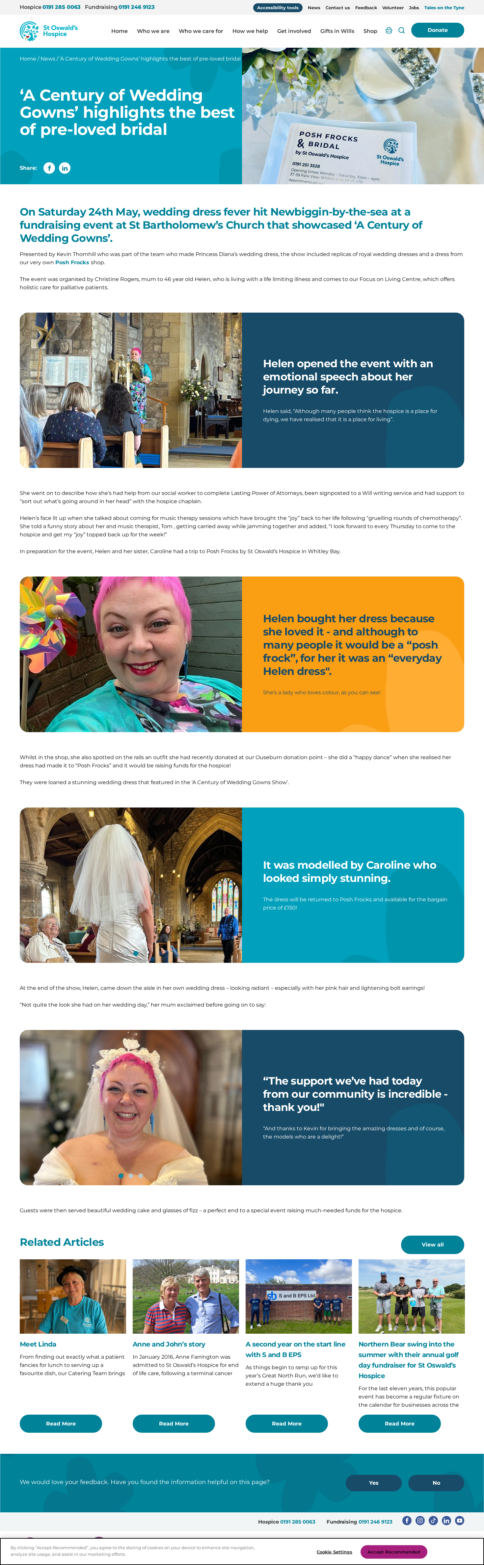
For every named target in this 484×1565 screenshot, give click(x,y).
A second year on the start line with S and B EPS (295, 1349)
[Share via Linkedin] (64, 168)
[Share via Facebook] (49, 168)
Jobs (414, 7)
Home (119, 31)
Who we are (153, 31)
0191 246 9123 (137, 7)
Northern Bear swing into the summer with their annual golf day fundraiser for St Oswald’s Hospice (408, 1360)
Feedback (366, 7)
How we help (250, 31)
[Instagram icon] (420, 1520)
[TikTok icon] (433, 1520)
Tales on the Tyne (444, 7)
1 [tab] (125, 953)
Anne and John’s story (169, 1344)
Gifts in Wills (337, 31)
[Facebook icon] (407, 1520)
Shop (370, 31)
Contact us (338, 7)
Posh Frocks (73, 262)
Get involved (294, 31)
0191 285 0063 (61, 7)
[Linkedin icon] (446, 1520)
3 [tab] (140, 1175)
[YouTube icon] (459, 1520)
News (314, 7)
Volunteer (393, 7)
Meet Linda (38, 1344)
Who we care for (201, 31)
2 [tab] (135, 953)
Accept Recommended (393, 1551)
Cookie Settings (334, 1551)
